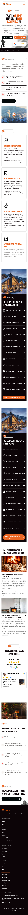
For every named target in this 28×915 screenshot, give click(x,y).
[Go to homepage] (12, 809)
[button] (24, 3)
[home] (7, 4)
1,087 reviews (17, 664)
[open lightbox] (14, 114)
